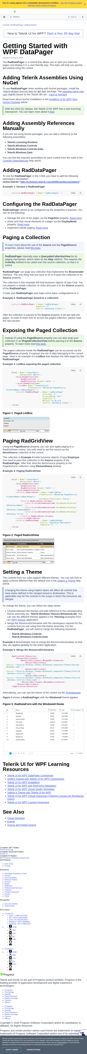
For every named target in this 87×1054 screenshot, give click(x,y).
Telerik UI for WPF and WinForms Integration (31, 785)
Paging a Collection (26, 237)
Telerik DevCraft (6, 850)
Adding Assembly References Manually (39, 125)
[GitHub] (10, 942)
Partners (8, 890)
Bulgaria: (19, 922)
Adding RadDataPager (30, 170)
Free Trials (9, 864)
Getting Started (30, 25)
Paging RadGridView (28, 441)
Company (8, 990)
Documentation (11, 878)
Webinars (8, 886)
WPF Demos (18, 619)
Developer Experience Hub (15, 874)
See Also (13, 812)
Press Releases (11, 996)
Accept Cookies (12, 1050)
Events (11, 821)
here (52, 111)
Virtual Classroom (12, 892)
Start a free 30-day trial (63, 33)
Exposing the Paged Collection (40, 330)
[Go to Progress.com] (7, 975)
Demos (7, 876)
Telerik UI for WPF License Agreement (28, 802)
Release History (11, 880)
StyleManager (73, 692)
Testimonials (10, 906)
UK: (18, 918)
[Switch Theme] (83, 17)
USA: (18, 916)
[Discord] (10, 945)
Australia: (20, 924)
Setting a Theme (22, 572)
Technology (9, 992)
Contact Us (9, 914)
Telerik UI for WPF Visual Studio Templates (30, 789)
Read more (76, 218)
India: (18, 920)
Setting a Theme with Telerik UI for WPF (29, 792)
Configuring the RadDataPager (40, 204)
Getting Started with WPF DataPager (35, 49)
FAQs (7, 896)
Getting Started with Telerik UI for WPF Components (35, 778)
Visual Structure (16, 818)
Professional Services (13, 888)
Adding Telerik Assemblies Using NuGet (43, 80)
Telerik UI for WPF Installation (23, 782)
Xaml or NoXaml (58, 94)
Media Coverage (11, 998)
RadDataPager (17, 25)
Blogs (7, 884)
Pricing (7, 866)
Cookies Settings (33, 1050)
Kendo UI (4, 854)
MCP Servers (5, 858)
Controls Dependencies (15, 160)
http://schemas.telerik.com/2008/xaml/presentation (50, 181)
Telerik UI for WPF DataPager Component (30, 775)
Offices (7, 1002)
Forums (8, 882)
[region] (43, 1045)
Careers (8, 1000)
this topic (35, 248)
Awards (8, 994)
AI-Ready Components (20, 858)
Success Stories (11, 904)
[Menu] (4, 17)
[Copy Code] (80, 193)
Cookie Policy (61, 1042)
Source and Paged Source (21, 825)
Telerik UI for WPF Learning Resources (36, 766)
